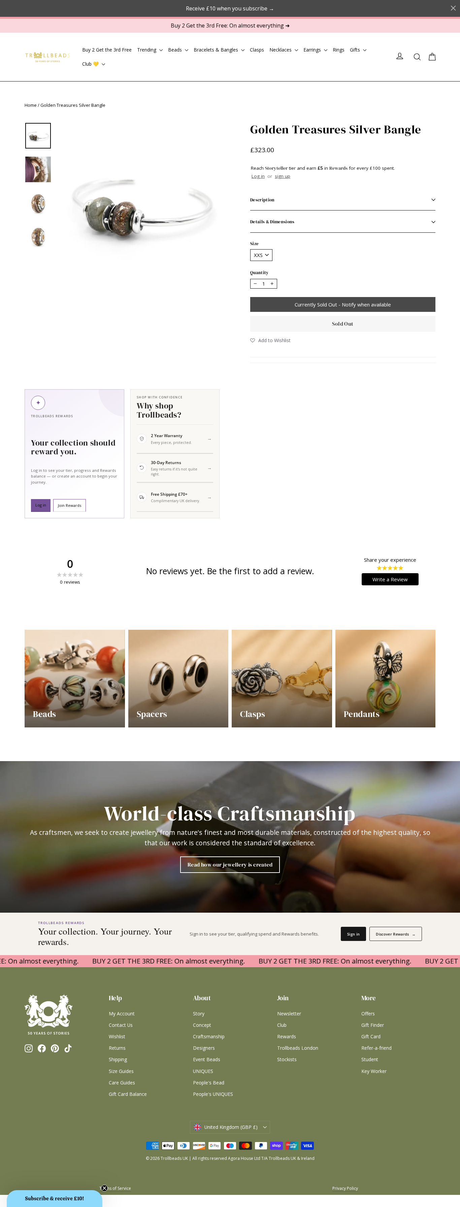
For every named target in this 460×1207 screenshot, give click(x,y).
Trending (147, 49)
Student (369, 1059)
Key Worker (374, 1071)
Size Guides (121, 1071)
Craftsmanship (209, 1036)
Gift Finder (372, 1025)
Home (31, 105)
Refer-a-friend (376, 1048)
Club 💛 (91, 64)
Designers (204, 1048)
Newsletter (289, 1013)
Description (262, 200)
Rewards (286, 1036)
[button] (270, 340)
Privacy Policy (345, 1188)
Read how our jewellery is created (230, 864)
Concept (202, 1025)
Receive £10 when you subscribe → (230, 8)
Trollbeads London (297, 1048)
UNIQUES (203, 1071)
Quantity (259, 272)
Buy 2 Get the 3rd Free (107, 49)
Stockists (287, 1059)
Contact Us (121, 1025)
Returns (117, 1048)
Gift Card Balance (128, 1094)
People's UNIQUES (213, 1094)
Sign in (353, 934)
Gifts (355, 49)
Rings (338, 49)
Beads (175, 49)
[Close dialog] (453, 8)
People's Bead (208, 1082)
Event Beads (206, 1059)
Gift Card (371, 1036)
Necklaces (281, 49)
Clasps (257, 49)
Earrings (312, 49)
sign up (282, 176)
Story (198, 1013)
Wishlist (117, 1036)
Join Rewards (69, 505)
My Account (122, 1013)
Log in (258, 176)
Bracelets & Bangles (216, 49)
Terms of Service (115, 1188)
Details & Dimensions (272, 222)
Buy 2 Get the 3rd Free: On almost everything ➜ (230, 25)
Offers (368, 1013)
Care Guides (122, 1082)
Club (282, 1025)
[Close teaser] (104, 1188)
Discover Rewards (396, 934)
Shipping (118, 1059)
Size (254, 244)
